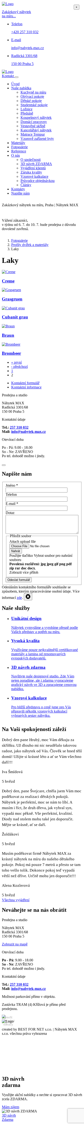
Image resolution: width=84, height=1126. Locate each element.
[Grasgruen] (11, 290)
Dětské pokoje (31, 101)
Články (26, 185)
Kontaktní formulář (25, 383)
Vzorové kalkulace (34, 176)
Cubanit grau (15, 317)
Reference (18, 151)
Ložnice (26, 109)
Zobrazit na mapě (15, 944)
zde (19, 598)
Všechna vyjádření (15, 900)
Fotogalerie (19, 147)
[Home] (8, 72)
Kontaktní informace (26, 387)
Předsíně (27, 113)
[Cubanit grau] (13, 308)
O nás (15, 155)
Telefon (11, 494)
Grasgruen (12, 299)
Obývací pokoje (32, 96)
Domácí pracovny (34, 122)
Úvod (15, 84)
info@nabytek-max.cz (28, 432)
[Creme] (8, 272)
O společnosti (31, 160)
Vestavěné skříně (33, 126)
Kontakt (8, 76)
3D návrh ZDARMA (36, 164)
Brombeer (11, 353)
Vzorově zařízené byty (37, 139)
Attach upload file (22, 541)
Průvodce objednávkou (38, 181)
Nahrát (15, 551)
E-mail (12, 504)
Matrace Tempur (33, 134)
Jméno (12, 485)
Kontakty (18, 189)
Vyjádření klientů (33, 168)
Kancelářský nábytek (36, 130)
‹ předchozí (19, 367)
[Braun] (8, 326)
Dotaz (10, 513)
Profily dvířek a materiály (30, 245)
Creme (8, 281)
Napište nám (20, 193)
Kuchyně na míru (33, 92)
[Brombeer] (11, 344)
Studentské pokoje (34, 105)
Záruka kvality (31, 172)
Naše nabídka (21, 88)
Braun (8, 335)
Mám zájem (10, 1107)
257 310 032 (19, 427)
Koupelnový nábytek (36, 117)
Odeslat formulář (18, 580)
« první (16, 362)
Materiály (18, 143)
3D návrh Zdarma (9, 1117)
